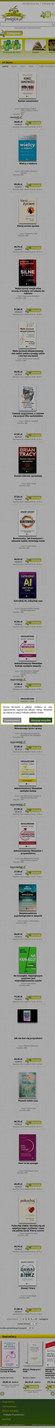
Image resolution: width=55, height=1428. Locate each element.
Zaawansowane (12, 720)
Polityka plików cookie (32, 712)
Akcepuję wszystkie (41, 720)
